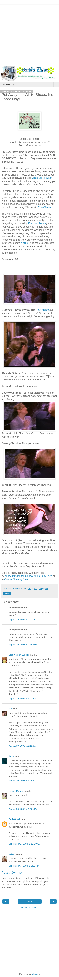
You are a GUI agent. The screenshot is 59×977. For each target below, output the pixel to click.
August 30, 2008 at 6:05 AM (22, 780)
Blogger (35, 974)
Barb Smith (14, 819)
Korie (11, 756)
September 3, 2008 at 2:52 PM (24, 865)
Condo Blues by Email (16, 579)
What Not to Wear (42, 178)
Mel (10, 708)
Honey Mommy (17, 791)
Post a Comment (13, 872)
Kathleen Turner (37, 223)
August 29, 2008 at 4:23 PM (22, 698)
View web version (29, 907)
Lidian (12, 854)
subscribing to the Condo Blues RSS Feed (28, 576)
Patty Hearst (42, 309)
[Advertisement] (29, 34)
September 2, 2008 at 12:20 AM (24, 844)
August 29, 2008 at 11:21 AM (23, 619)
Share (7, 593)
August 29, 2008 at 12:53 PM (23, 644)
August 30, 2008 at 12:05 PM (23, 809)
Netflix (24, 243)
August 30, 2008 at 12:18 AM (23, 746)
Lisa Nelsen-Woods (19, 655)
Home (29, 901)
